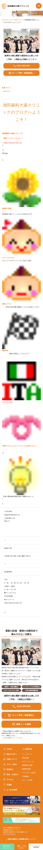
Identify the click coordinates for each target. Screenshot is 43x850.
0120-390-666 (23, 66)
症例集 (9, 785)
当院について (11, 759)
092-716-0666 (17, 737)
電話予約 (7, 847)
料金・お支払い (12, 774)
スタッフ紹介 (11, 764)
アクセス (10, 779)
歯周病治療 (26, 769)
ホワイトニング (28, 761)
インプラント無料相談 (36, 846)
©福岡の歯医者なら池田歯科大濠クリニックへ (21, 839)
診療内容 (28, 749)
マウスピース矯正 (29, 773)
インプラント (27, 754)
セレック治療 (27, 780)
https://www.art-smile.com (13, 143)
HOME (9, 749)
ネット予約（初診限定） (23, 73)
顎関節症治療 (27, 765)
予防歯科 (25, 776)
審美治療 (25, 758)
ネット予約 (22, 847)
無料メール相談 (23, 724)
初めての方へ (11, 754)
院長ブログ (6, 88)
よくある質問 (11, 790)
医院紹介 (10, 769)
